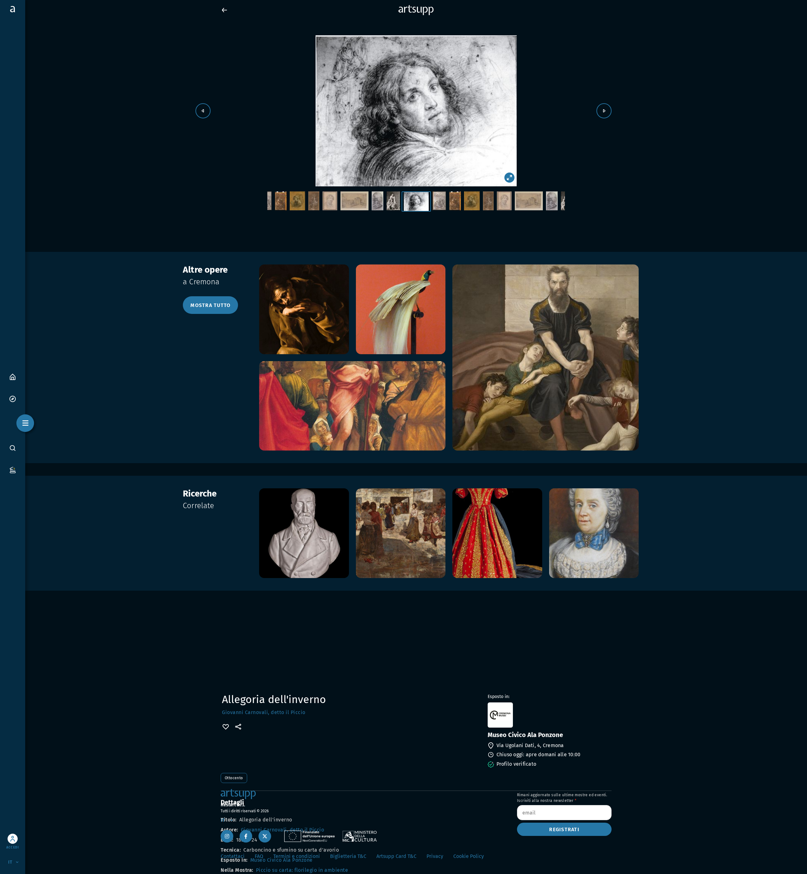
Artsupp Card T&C (396, 856)
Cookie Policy (468, 856)
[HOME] (12, 376)
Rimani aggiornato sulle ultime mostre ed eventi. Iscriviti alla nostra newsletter (562, 798)
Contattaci (233, 856)
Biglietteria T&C (348, 856)
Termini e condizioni (296, 856)
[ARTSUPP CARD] (12, 470)
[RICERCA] (12, 447)
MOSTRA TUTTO (210, 305)
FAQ (259, 856)
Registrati (564, 829)
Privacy (435, 856)
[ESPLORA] (12, 398)
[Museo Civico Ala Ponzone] (549, 715)
